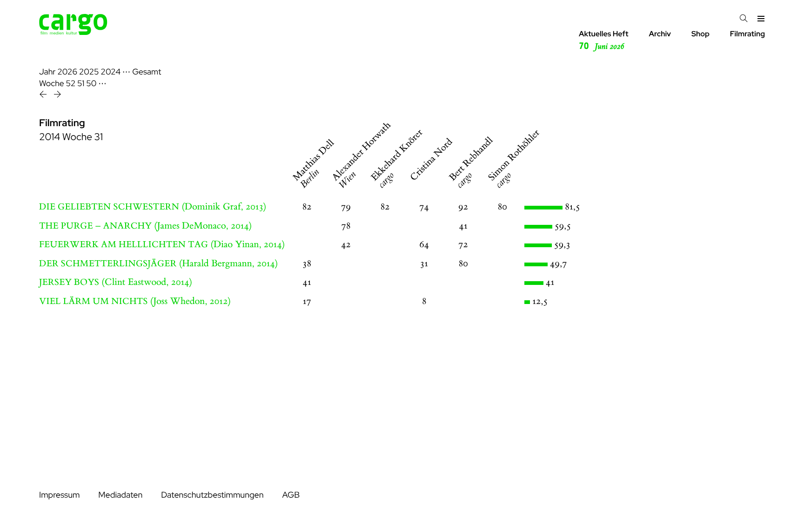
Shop (700, 34)
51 (80, 83)
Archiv (660, 34)
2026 (67, 72)
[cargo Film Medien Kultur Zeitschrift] (73, 32)
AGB (291, 495)
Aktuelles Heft (604, 40)
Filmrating (747, 34)
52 (71, 83)
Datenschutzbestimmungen (212, 495)
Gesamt (146, 72)
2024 (110, 72)
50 (91, 83)
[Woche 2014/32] (57, 95)
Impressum (59, 495)
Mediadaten (120, 495)
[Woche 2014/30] (44, 95)
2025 (89, 72)
